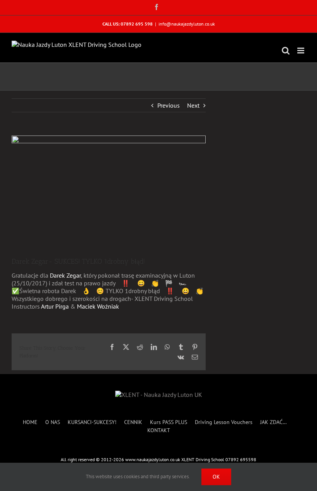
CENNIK (133, 422)
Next (193, 105)
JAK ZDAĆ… (273, 422)
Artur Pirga (55, 306)
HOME (30, 422)
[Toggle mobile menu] (301, 50)
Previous (168, 105)
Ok (216, 476)
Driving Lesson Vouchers (223, 422)
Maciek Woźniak (98, 306)
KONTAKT (158, 430)
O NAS (52, 422)
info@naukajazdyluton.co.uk (186, 24)
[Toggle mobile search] (286, 50)
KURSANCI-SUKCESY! (92, 422)
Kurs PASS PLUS (168, 422)
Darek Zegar (65, 275)
